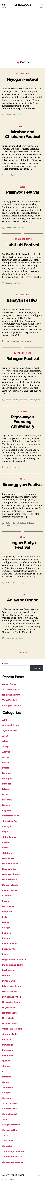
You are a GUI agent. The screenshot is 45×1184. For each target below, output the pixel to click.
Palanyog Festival (22, 192)
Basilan (6, 762)
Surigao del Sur (10, 1130)
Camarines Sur (9, 821)
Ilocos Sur (7, 911)
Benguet (6, 784)
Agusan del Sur (9, 730)
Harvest (15, 341)
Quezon (6, 1061)
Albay (22, 186)
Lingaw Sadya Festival (22, 545)
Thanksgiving (11, 525)
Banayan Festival (22, 300)
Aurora (5, 757)
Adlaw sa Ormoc (22, 599)
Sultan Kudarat (9, 1114)
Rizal (4, 1071)
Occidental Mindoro (12, 1029)
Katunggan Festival (11, 705)
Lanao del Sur (9, 949)
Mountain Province (11, 997)
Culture (9, 341)
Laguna (6, 938)
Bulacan (6, 805)
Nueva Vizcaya (9, 1023)
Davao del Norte (10, 863)
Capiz (5, 832)
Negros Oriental (10, 1007)
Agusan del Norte (11, 725)
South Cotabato (10, 1103)
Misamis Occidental (12, 986)
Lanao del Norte (10, 943)
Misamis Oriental (10, 991)
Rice (22, 228)
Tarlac (22, 126)
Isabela (5, 922)
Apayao (6, 752)
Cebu (22, 479)
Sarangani (7, 1087)
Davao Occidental (11, 874)
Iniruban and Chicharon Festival (22, 134)
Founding (24, 400)
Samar (5, 1082)
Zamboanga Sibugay (12, 1162)
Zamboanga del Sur (12, 1156)
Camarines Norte (22, 353)
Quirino (6, 1066)
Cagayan (6, 810)
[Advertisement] (22, 37)
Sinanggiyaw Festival (22, 484)
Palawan (6, 1039)
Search (5, 664)
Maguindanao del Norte (14, 959)
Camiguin (7, 826)
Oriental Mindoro (10, 1034)
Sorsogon (7, 1098)
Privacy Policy (8, 1179)
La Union (6, 933)
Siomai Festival (9, 684)
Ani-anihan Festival (11, 689)
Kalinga (6, 927)
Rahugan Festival (22, 358)
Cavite (5, 842)
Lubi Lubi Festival (22, 244)
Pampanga (7, 1045)
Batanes (6, 773)
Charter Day (10, 638)
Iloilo (4, 917)
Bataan (5, 768)
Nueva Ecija (8, 1018)
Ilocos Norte (8, 906)
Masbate (6, 975)
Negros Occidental (11, 1002)
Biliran (5, 789)
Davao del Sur (9, 869)
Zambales (7, 1146)
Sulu (4, 1119)
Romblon (6, 1077)
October (16, 115)
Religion (39, 400)
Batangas (7, 778)
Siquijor (6, 1093)
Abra (4, 720)
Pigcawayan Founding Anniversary (22, 421)
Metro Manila (8, 981)
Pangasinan (8, 1050)
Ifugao (5, 901)
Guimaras (7, 895)
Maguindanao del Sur (13, 965)
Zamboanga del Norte (13, 1151)
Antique (6, 746)
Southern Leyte (10, 1108)
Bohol (5, 794)
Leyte (22, 594)
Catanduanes (9, 837)
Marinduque (8, 970)
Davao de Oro (9, 858)
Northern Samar (10, 1013)
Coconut (9, 115)
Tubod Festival (9, 700)
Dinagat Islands (10, 885)
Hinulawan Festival (11, 695)
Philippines (7, 1055)
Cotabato (22, 411)
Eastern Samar (9, 890)
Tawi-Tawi (7, 1140)
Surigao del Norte (22, 239)
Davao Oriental (22, 74)
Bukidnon (7, 800)
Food (8, 175)
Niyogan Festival (22, 79)
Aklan (5, 736)
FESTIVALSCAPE (22, 5)
